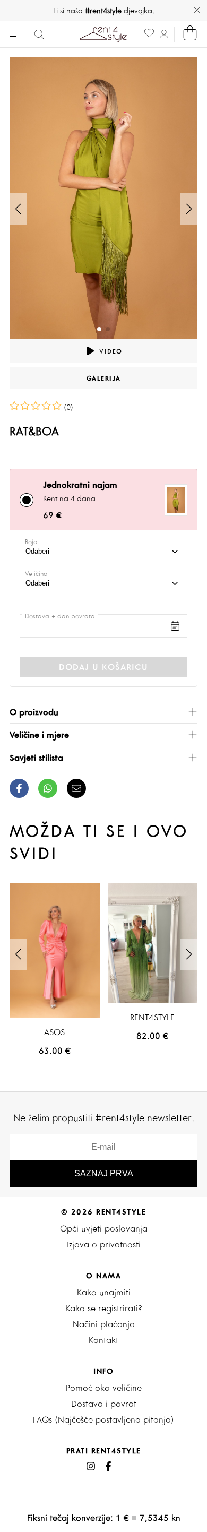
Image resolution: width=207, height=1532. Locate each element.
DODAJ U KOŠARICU (103, 666)
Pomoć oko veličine (104, 1387)
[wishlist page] (149, 34)
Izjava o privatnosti (104, 1244)
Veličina (36, 574)
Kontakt (103, 1340)
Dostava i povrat (103, 1403)
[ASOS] (55, 950)
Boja (31, 542)
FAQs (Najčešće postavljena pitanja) (103, 1419)
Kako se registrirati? (103, 1308)
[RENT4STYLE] (153, 943)
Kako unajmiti (104, 1292)
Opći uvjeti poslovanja (104, 1228)
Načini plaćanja (104, 1324)
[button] (188, 209)
